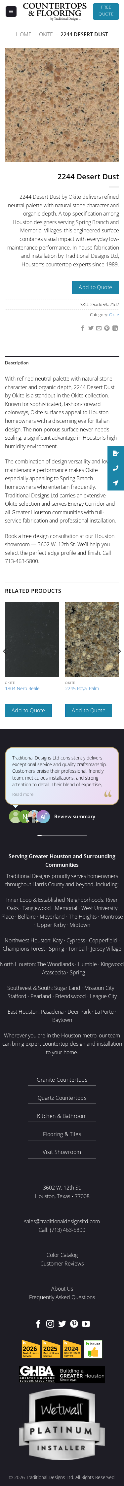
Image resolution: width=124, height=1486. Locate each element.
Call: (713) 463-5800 (62, 1229)
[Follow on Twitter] (62, 1324)
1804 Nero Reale (22, 689)
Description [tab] (16, 362)
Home (23, 34)
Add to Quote (95, 287)
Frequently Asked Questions (62, 1297)
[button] (11, 11)
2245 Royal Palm (82, 689)
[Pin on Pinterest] (106, 328)
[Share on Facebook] (82, 328)
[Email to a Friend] (99, 328)
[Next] (119, 664)
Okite (46, 34)
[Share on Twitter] (90, 328)
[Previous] (5, 664)
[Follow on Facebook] (38, 1324)
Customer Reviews (62, 1263)
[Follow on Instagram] (50, 1324)
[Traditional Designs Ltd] (55, 11)
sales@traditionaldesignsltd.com (62, 1221)
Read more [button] (22, 794)
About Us (62, 1288)
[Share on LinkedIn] (115, 328)
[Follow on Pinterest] (74, 1324)
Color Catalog (62, 1255)
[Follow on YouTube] (86, 1324)
